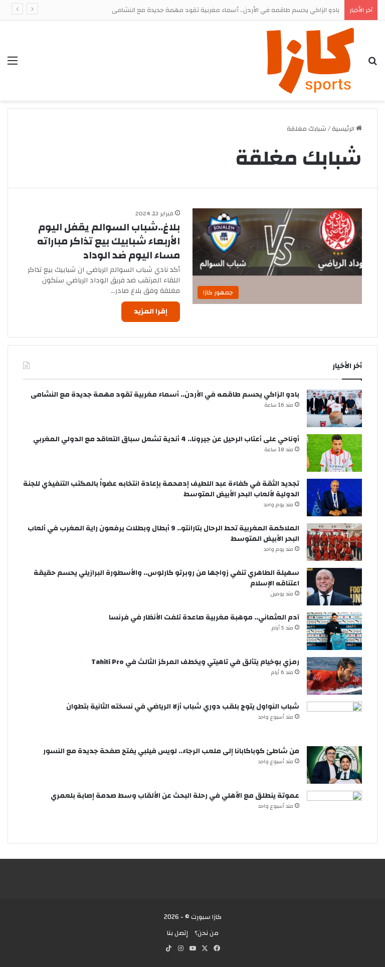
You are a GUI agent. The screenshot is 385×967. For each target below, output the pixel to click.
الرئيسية (344, 129)
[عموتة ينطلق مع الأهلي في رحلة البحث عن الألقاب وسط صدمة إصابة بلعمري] (334, 809)
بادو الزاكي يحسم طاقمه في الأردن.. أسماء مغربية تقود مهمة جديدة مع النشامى (225, 10)
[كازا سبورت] (310, 61)
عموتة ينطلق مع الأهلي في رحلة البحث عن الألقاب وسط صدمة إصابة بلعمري (175, 795)
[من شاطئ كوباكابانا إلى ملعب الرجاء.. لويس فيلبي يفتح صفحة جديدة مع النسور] (334, 765)
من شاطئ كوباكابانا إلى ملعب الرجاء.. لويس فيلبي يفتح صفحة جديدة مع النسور (171, 751)
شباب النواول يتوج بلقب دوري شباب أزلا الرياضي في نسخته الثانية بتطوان (182, 706)
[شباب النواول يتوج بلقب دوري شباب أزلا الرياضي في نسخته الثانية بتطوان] (334, 720)
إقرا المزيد (150, 311)
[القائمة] (13, 64)
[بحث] (372, 64)
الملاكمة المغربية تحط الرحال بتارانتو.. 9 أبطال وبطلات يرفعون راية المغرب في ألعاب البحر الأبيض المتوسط (163, 533)
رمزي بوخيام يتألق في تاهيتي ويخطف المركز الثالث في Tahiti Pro (195, 662)
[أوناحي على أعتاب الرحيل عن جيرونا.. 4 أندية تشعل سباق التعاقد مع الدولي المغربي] (334, 453)
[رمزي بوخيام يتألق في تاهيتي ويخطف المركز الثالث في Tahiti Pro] (334, 676)
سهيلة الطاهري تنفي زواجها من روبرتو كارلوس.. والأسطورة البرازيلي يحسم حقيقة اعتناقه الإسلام (166, 578)
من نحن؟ (207, 933)
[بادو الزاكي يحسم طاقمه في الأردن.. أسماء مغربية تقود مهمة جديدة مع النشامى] (334, 408)
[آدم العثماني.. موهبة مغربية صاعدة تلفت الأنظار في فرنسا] (334, 631)
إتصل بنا (177, 933)
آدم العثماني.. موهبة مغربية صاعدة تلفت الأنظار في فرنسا (204, 617)
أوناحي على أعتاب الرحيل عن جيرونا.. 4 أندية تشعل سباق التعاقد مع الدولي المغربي (166, 439)
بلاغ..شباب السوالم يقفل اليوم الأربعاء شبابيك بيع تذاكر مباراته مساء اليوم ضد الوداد (108, 241)
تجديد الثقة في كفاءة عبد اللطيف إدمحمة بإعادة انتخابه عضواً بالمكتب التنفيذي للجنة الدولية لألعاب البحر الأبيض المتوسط (161, 489)
